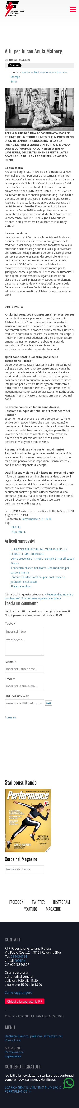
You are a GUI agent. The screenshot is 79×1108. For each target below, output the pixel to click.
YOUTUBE (30, 909)
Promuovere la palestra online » (41, 598)
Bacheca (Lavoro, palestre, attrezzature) (34, 1036)
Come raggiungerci (18, 992)
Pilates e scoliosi (21, 586)
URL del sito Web (17, 696)
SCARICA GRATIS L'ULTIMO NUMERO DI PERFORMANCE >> (34, 1089)
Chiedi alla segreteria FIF (24, 1001)
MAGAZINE (53, 909)
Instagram (61, 902)
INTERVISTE (18, 531)
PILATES (16, 527)
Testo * (10, 623)
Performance (14, 1052)
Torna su (10, 717)
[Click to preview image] (39, 109)
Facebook (16, 902)
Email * (10, 679)
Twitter (38, 902)
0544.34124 (19, 956)
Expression (13, 1056)
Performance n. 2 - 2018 (36, 519)
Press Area (12, 1040)
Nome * (10, 662)
